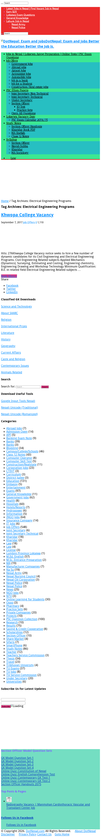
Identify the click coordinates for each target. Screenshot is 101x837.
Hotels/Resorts (15, 507)
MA (8, 563)
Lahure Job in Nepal (17, 21)
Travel (10, 661)
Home (5, 201)
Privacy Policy (27, 834)
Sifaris (10, 642)
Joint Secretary (15, 530)
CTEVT (10, 471)
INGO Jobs (13, 517)
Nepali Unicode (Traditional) (19, 407)
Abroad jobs (19, 67)
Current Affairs (11, 352)
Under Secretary (22, 100)
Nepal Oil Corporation (20, 579)
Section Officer (21, 103)
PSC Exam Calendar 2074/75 (30, 119)
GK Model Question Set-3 (17, 764)
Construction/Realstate (21, 464)
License (11, 550)
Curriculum (13, 474)
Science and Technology (16, 306)
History (6, 339)
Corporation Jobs (17, 467)
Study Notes (13, 123)
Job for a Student (22, 83)
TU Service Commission (21, 675)
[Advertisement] (50, 180)
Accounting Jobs (21, 73)
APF (8, 435)
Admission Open (17, 431)
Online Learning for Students (25, 599)
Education (12, 481)
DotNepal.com (35, 831)
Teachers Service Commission (25, 655)
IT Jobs (10, 523)
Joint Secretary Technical (27, 96)
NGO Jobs (12, 592)
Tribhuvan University (20, 665)
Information (14, 513)
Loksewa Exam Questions (20, 14)
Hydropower (14, 510)
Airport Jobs (19, 70)
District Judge (15, 477)
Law (8, 543)
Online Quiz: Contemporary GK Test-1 (25, 777)
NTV (9, 596)
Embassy (12, 484)
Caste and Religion (13, 359)
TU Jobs (11, 671)
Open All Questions (24, 113)
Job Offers (12, 60)
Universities (14, 681)
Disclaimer (8, 834)
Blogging (12, 448)
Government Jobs (22, 64)
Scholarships (14, 632)
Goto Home (62, 834)
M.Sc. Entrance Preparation (24, 560)
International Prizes (14, 326)
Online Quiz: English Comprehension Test (28, 774)
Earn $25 (11, 11)
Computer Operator (19, 458)
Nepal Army (18, 24)
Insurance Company (19, 520)
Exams (10, 490)
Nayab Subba (20, 146)
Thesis (10, 658)
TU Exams (12, 668)
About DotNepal (85, 831)
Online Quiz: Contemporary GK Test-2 (25, 781)
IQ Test (21, 106)
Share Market (15, 638)
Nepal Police (18, 27)
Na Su (10, 569)
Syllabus (11, 139)
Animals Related (11, 372)
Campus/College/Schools (22, 451)
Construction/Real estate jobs (30, 87)
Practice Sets (24, 110)
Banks (10, 441)
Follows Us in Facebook (17, 817)
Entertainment (16, 487)
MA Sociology (20, 152)
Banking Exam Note (19, 438)
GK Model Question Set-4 (17, 767)
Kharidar (17, 149)
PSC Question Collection (21, 619)
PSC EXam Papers (17, 90)
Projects (11, 615)
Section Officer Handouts (27, 126)
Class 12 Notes (20, 136)
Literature (7, 332)
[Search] (2, 3)
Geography (8, 346)
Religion (6, 319)
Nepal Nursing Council (21, 576)
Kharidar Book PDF (23, 129)
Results (11, 625)
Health (10, 500)
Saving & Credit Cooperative (24, 629)
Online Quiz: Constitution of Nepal (23, 771)
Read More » (9, 276)
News (9, 589)
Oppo (9, 602)
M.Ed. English (15, 556)
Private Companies (18, 612)
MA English (18, 133)
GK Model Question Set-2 (17, 761)
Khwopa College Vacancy (27, 214)
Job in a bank (20, 80)
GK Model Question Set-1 (17, 758)
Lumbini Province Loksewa (23, 553)
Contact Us (44, 834)
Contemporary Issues (15, 365)
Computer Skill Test (19, 461)
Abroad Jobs (14, 428)
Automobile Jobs (21, 77)
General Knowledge (17, 18)
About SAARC (9, 313)
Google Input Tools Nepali (18, 401)
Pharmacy (12, 606)
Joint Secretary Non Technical (30, 93)
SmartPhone (14, 645)
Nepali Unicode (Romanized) (19, 414)
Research (12, 622)
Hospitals (12, 504)
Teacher (11, 652)
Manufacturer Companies (23, 566)
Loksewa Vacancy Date (20, 116)
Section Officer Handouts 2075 (21, 784)
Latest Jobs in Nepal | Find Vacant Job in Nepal (32, 8)
